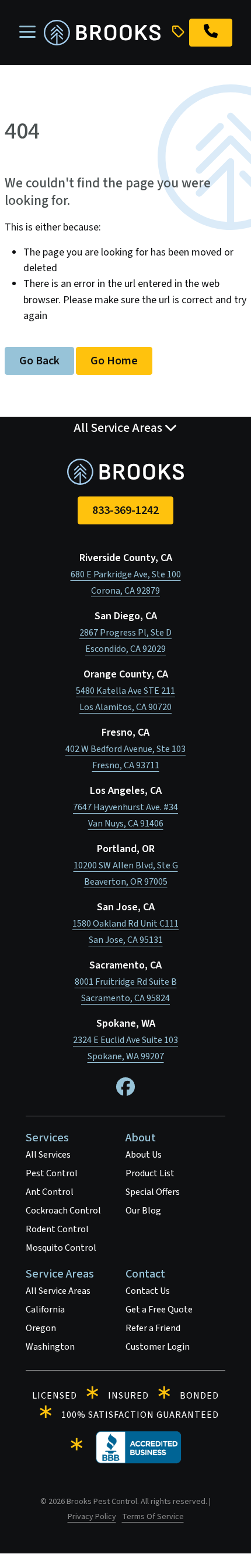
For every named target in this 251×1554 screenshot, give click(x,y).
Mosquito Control (61, 1247)
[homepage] (102, 33)
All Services (48, 1154)
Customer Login (158, 1346)
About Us (144, 1154)
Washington (50, 1346)
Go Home (114, 361)
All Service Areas (58, 1291)
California (45, 1309)
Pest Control (52, 1173)
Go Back (39, 361)
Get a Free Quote (159, 1309)
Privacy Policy (92, 1517)
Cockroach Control (63, 1210)
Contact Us (148, 1291)
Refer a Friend (153, 1328)
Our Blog (143, 1210)
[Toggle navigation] (27, 32)
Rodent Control (57, 1229)
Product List (150, 1173)
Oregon (41, 1328)
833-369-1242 (125, 510)
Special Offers (153, 1192)
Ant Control (50, 1192)
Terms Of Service (153, 1517)
